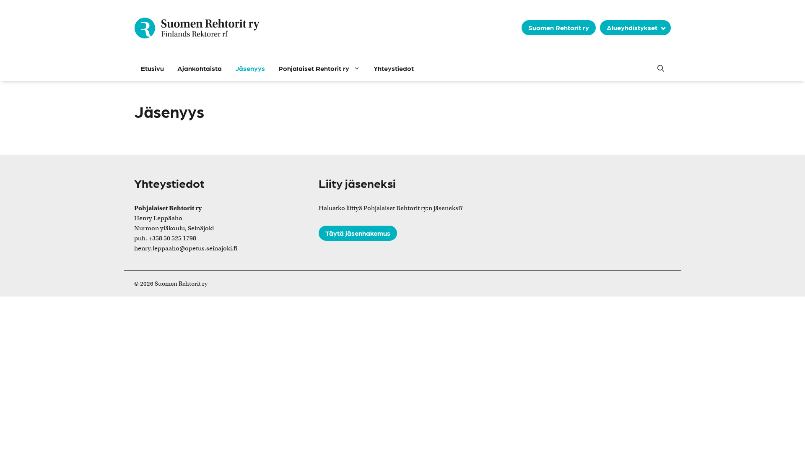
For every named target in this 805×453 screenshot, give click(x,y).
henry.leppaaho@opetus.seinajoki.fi (185, 248)
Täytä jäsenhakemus (357, 233)
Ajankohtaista (199, 68)
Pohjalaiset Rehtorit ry (313, 68)
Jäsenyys (250, 68)
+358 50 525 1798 (172, 238)
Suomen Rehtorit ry (558, 27)
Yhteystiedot (394, 68)
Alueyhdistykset (632, 27)
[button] (661, 68)
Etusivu (152, 68)
